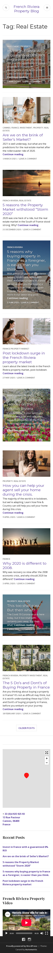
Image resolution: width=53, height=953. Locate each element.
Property (25, 46)
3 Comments (28, 629)
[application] (26, 922)
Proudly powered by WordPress (21, 946)
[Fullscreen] (46, 933)
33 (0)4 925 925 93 (15, 813)
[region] (26, 778)
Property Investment (30, 675)
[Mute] (41, 933)
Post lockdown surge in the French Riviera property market (24, 357)
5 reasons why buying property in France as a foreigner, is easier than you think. (26, 260)
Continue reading (17, 77)
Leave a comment (32, 81)
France (15, 128)
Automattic (31, 949)
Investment (13, 46)
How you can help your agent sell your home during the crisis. (23, 489)
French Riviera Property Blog (26, 8)
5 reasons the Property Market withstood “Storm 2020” (25, 209)
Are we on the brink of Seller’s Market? (23, 137)
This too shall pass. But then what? (23, 607)
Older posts (26, 728)
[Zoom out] (47, 762)
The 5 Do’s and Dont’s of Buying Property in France (26, 685)
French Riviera (10, 200)
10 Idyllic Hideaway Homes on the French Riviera (24, 404)
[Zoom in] (47, 758)
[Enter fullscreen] (47, 753)
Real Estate (25, 200)
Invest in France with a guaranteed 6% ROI (26, 53)
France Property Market (16, 349)
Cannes (6, 128)
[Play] (6, 933)
